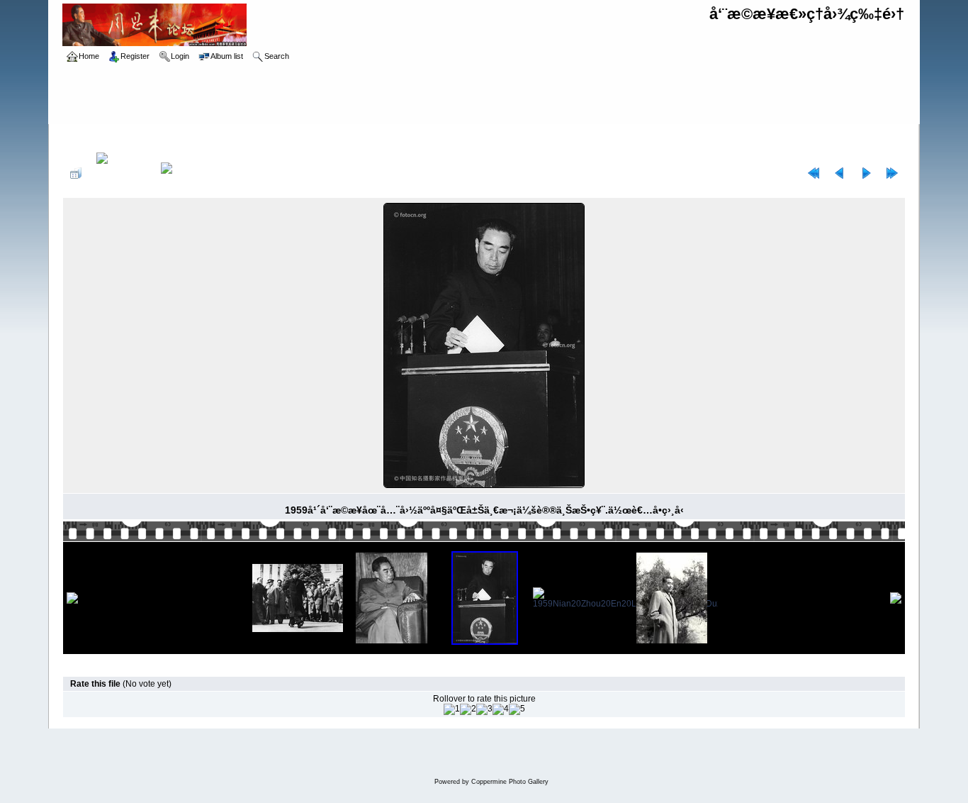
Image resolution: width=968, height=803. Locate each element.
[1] (452, 709)
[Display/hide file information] (121, 173)
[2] (468, 709)
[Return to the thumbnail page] (76, 173)
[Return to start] (813, 173)
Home (89, 136)
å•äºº (232, 136)
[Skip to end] (892, 173)
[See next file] (866, 173)
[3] (484, 709)
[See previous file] (839, 173)
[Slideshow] (181, 173)
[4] (501, 709)
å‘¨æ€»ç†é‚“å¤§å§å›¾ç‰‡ (162, 136)
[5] (517, 709)
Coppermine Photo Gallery (509, 781)
